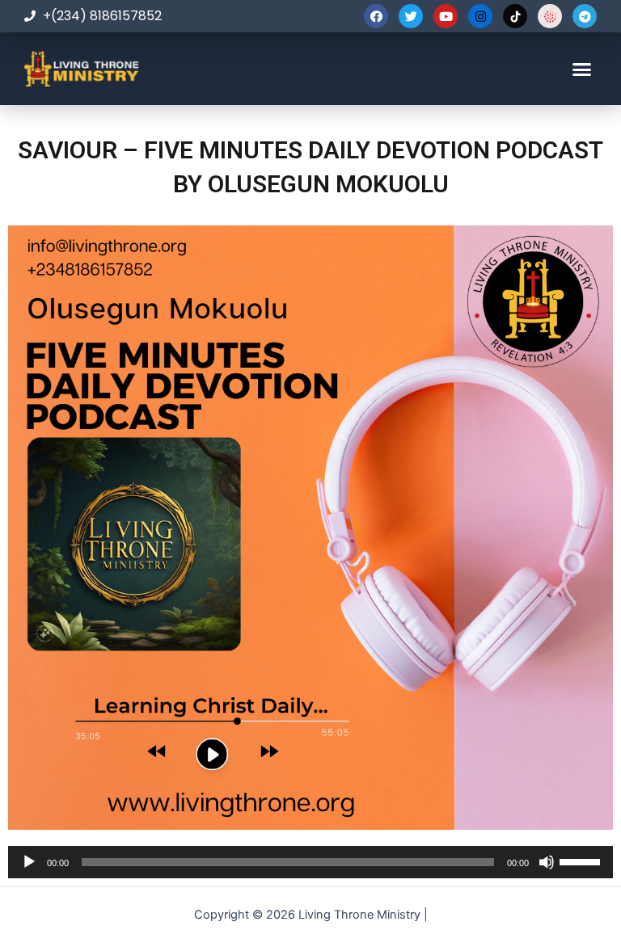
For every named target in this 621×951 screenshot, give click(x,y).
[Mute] (547, 862)
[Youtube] (445, 16)
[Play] (29, 862)
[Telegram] (584, 16)
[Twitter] (411, 16)
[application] (310, 862)
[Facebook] (376, 16)
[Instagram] (480, 16)
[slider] (582, 860)
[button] (581, 68)
